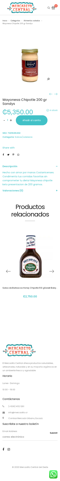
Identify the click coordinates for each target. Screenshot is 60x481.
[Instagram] (9, 449)
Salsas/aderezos (23, 137)
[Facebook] (3, 449)
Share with (8, 147)
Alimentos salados (32, 20)
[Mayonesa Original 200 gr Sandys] (50, 94)
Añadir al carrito (31, 120)
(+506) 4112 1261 (16, 406)
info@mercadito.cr (18, 412)
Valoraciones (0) (12, 190)
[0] (53, 7)
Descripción (9, 166)
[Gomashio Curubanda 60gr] (56, 94)
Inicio (4, 20)
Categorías (15, 20)
